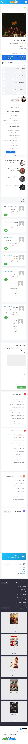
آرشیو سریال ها (5, 582)
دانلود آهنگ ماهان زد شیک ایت (17, 401)
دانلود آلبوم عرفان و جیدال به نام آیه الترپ (11, 120)
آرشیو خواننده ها (7, 511)
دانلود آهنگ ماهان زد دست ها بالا (17, 415)
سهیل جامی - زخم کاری (19, 459)
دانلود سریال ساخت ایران (21, 602)
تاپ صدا (14, 2)
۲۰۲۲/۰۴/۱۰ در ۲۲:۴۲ (8, 237)
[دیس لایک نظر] (13, 212)
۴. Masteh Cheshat (18, 79)
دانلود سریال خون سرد (21, 594)
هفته (20, 434)
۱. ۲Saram (20, 68)
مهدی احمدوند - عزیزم (19, 494)
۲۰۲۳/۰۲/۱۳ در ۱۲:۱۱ (13, 322)
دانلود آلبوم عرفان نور (15, 115)
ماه (14, 434)
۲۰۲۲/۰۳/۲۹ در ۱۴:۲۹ (8, 206)
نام (25, 368)
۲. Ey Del (20, 72)
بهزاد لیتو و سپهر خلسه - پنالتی (17, 443)
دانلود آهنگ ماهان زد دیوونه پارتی (17, 410)
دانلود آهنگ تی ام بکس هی (18, 421)
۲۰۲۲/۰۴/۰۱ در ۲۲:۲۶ (8, 222)
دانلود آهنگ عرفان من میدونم (13, 148)
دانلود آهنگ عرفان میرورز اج (13, 130)
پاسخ (6, 214)
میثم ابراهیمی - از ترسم (19, 448)
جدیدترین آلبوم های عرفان (13, 111)
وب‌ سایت (24, 380)
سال (8, 434)
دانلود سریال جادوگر (22, 605)
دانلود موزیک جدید (21, 573)
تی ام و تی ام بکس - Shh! (19, 440)
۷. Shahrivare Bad (19, 89)
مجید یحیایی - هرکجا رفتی (18, 462)
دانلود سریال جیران (22, 586)
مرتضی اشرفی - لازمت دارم (19, 437)
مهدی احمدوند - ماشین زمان (18, 499)
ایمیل (24, 374)
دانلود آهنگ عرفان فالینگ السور (13, 132)
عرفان (18, 97)
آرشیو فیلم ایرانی (5, 608)
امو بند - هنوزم (21, 491)
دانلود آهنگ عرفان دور (15, 138)
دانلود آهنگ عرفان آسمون (14, 135)
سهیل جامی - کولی (20, 454)
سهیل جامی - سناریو (20, 451)
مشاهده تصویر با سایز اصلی (14, 13)
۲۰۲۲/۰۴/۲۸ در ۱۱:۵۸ (8, 271)
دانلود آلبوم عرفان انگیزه (14, 118)
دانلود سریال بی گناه (22, 589)
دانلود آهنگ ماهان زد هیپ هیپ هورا (16, 404)
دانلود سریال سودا (22, 591)
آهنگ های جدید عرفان (14, 126)
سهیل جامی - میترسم (19, 456)
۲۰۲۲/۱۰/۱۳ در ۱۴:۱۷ (8, 307)
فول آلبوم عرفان (14, 100)
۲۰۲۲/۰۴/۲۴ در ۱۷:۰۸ (8, 255)
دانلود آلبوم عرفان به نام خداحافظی (12, 123)
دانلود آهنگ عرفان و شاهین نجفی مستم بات (10, 140)
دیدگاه (24, 352)
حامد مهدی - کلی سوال (19, 496)
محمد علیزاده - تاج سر (19, 488)
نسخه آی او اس (12, 739)
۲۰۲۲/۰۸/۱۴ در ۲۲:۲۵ (14, 284)
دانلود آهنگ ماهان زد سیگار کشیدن (17, 412)
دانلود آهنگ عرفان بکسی (14, 145)
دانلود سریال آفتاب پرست (21, 597)
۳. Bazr (21, 75)
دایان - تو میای (21, 445)
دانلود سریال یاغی (22, 600)
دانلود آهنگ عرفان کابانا (14, 143)
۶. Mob (21, 86)
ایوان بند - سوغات (20, 502)
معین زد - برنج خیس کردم (18, 504)
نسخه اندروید (5, 739)
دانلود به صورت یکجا (21, 57)
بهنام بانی (23, 571)
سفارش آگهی (6, 564)
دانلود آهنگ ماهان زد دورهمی (18, 407)
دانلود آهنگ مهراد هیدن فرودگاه (17, 418)
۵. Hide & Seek (19, 82)
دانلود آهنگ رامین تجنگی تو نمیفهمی (16, 423)
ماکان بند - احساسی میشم (18, 485)
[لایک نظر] (17, 212)
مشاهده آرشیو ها (10, 152)
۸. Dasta (21, 93)
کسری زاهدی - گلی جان (19, 483)
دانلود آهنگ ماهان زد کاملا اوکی (17, 399)
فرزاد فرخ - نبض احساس (19, 480)
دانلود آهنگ (22, 567)
